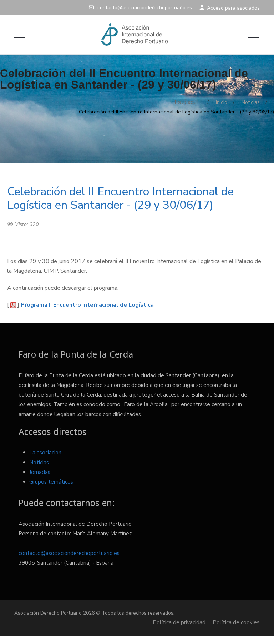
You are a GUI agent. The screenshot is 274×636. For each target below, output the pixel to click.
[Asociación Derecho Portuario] (136, 34)
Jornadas (39, 472)
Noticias (39, 462)
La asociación (45, 452)
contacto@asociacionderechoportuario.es (144, 7)
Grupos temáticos (51, 481)
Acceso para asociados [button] (233, 8)
